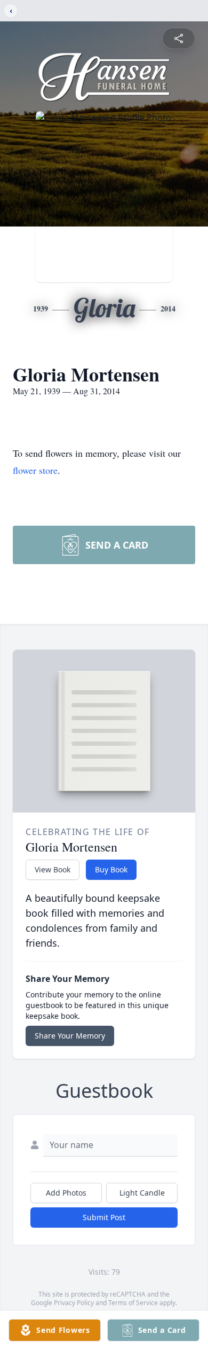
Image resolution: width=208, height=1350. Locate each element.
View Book (52, 869)
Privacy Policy (74, 1302)
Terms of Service (133, 1302)
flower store (35, 470)
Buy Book (111, 869)
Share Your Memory (70, 1036)
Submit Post (104, 1217)
